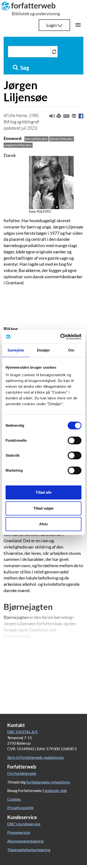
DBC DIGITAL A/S (22, 731)
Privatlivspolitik (20, 807)
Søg (24, 68)
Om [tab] (71, 350)
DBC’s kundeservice (23, 823)
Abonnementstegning (25, 841)
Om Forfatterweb (21, 773)
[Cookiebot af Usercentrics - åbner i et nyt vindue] (61, 337)
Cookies (14, 799)
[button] (50, 117)
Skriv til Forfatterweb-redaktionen (35, 757)
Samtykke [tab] (15, 350)
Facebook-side (55, 790)
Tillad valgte (43, 508)
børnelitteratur (36, 139)
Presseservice (18, 832)
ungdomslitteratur (18, 145)
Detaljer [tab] (43, 350)
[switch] (74, 440)
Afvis (43, 524)
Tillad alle (43, 492)
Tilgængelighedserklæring (28, 849)
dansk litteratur (61, 139)
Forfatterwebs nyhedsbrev (48, 782)
